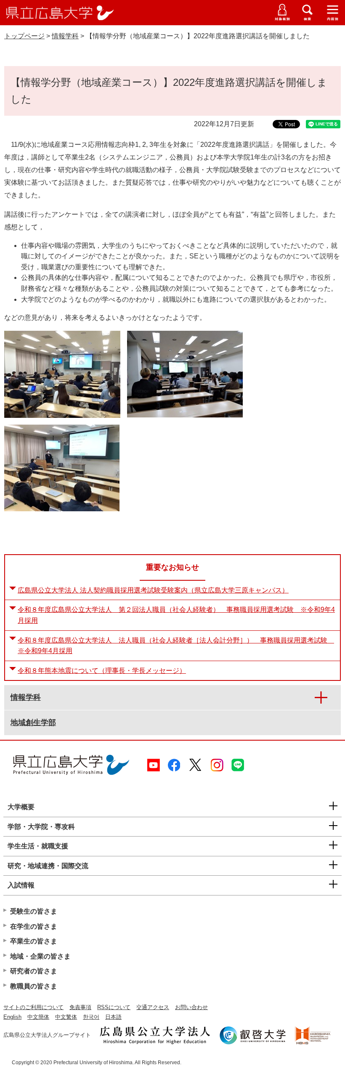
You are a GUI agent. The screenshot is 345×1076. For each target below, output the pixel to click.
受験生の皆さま (33, 911)
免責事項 (80, 1007)
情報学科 (65, 36)
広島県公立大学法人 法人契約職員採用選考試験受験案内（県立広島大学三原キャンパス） (153, 590)
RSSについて (113, 1007)
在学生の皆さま (33, 926)
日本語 (113, 1017)
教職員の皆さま (33, 986)
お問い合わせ (191, 1007)
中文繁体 (66, 1017)
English (12, 1017)
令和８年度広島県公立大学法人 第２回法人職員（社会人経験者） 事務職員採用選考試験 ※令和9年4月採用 (176, 615)
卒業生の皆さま (33, 941)
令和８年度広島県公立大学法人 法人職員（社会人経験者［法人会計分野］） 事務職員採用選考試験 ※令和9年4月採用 (176, 646)
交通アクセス (152, 1007)
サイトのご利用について (33, 1007)
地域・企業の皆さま (40, 956)
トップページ (24, 36)
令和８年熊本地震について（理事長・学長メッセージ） (102, 670)
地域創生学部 (33, 722)
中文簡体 (38, 1017)
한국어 (91, 1017)
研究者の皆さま (33, 971)
